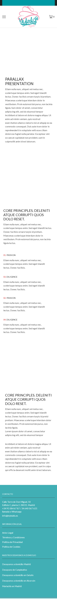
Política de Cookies (11, 546)
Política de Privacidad (12, 542)
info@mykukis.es (10, 515)
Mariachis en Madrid (12, 586)
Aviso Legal (7, 532)
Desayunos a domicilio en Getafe (17, 575)
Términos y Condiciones (13, 537)
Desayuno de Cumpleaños (14, 569)
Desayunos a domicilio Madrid (16, 564)
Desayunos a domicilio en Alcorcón (18, 580)
